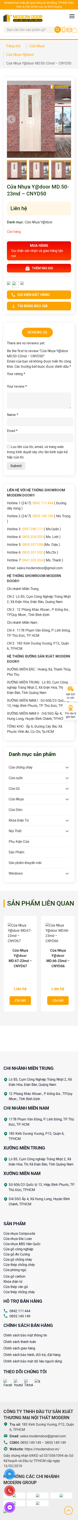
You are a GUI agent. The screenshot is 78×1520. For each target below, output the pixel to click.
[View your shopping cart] (74, 30)
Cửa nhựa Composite (19, 1233)
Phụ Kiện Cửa (19, 842)
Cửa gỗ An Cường (16, 1254)
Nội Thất (15, 831)
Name (12, 415)
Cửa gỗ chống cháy (17, 1259)
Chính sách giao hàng (19, 1348)
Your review (17, 386)
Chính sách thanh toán (19, 1342)
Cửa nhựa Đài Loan (17, 1239)
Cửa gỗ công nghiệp (18, 1249)
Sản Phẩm (16, 852)
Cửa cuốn (16, 778)
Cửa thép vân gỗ (15, 1287)
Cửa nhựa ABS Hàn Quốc (22, 1244)
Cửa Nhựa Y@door (38, 222)
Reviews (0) (37, 332)
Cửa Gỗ (14, 789)
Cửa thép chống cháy (19, 1265)
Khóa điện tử (13, 1282)
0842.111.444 (20, 1311)
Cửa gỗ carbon (14, 1276)
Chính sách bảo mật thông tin (25, 1335)
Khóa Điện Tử (19, 820)
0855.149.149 (20, 1316)
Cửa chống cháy (20, 767)
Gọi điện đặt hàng (33, 295)
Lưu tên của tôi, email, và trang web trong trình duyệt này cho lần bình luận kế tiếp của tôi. (37, 452)
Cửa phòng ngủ (14, 1270)
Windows (16, 873)
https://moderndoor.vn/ (42, 1449)
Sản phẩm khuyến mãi (25, 863)
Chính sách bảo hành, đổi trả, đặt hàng (31, 1355)
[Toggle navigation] (72, 16)
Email (12, 431)
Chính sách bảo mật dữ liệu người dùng (32, 1361)
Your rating (16, 374)
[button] (66, 119)
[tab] (37, 332)
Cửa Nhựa (16, 799)
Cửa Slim (15, 810)
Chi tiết (20, 1000)
